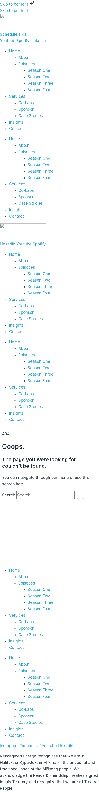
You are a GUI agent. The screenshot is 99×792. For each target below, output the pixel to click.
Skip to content (14, 4)
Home (14, 51)
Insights (16, 122)
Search (8, 495)
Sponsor (26, 109)
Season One (39, 70)
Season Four (39, 90)
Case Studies (30, 115)
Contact (16, 128)
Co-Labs (26, 103)
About (23, 57)
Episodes (26, 64)
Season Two (39, 77)
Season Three (40, 83)
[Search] (80, 496)
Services (17, 96)
